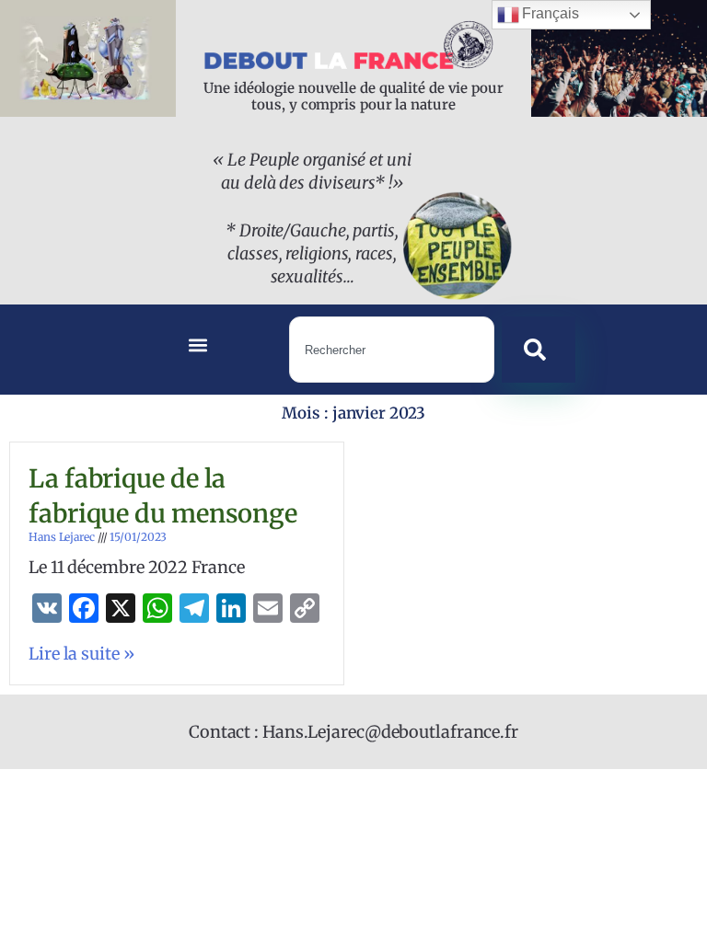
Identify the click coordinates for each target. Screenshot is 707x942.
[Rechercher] (538, 349)
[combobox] (391, 349)
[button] (198, 345)
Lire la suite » (81, 653)
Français (549, 13)
